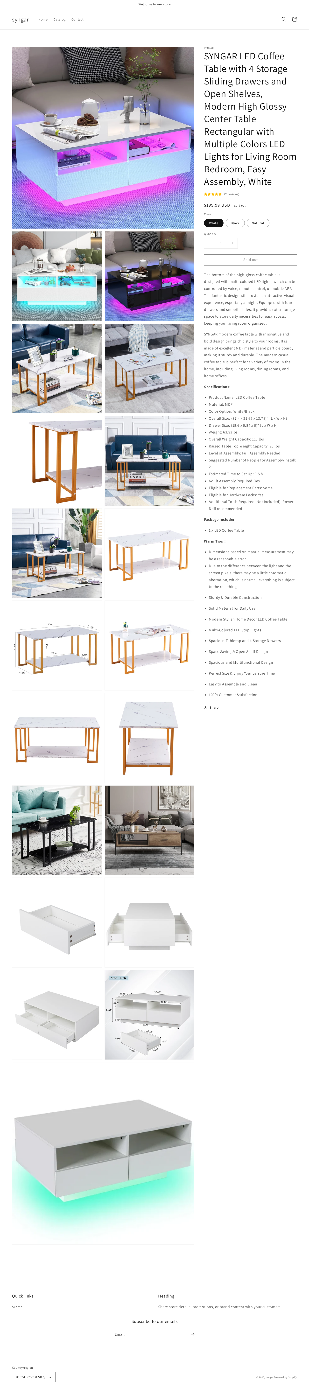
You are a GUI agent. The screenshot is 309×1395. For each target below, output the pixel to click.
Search (17, 1307)
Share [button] (214, 707)
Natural (258, 223)
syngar (269, 1377)
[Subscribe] (192, 1334)
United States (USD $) (30, 1377)
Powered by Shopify (285, 1377)
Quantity (210, 234)
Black (235, 223)
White (213, 223)
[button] (284, 19)
